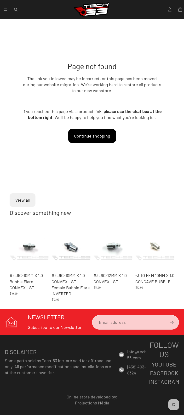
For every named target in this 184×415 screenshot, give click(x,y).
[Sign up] (172, 322)
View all (22, 200)
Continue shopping (92, 135)
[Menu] (5, 9)
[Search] (16, 9)
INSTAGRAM (164, 381)
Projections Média (92, 402)
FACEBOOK (164, 372)
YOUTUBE (164, 364)
